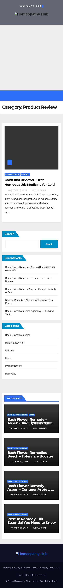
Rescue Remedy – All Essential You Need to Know (31, 521)
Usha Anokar (40, 495)
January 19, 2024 (19, 428)
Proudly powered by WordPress (17, 568)
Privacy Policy (51, 581)
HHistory (10, 350)
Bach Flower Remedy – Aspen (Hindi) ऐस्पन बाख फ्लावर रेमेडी (29, 423)
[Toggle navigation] (34, 95)
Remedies (25, 174)
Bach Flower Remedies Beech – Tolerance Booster (30, 454)
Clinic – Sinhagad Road (35, 575)
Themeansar (54, 568)
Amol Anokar (39, 190)
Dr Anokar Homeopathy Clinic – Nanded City (24, 581)
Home (20, 575)
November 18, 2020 (17, 190)
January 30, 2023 (19, 495)
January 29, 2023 (19, 528)
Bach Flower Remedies (17, 335)
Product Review (12, 174)
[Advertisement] (31, 57)
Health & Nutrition (14, 342)
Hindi (8, 358)
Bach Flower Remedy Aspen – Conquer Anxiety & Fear (30, 489)
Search (9, 234)
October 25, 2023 (19, 462)
